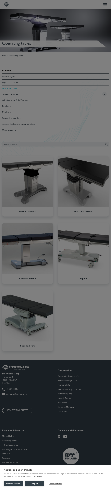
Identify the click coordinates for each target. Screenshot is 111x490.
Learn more (38, 477)
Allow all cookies (13, 484)
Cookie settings (55, 484)
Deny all (34, 484)
